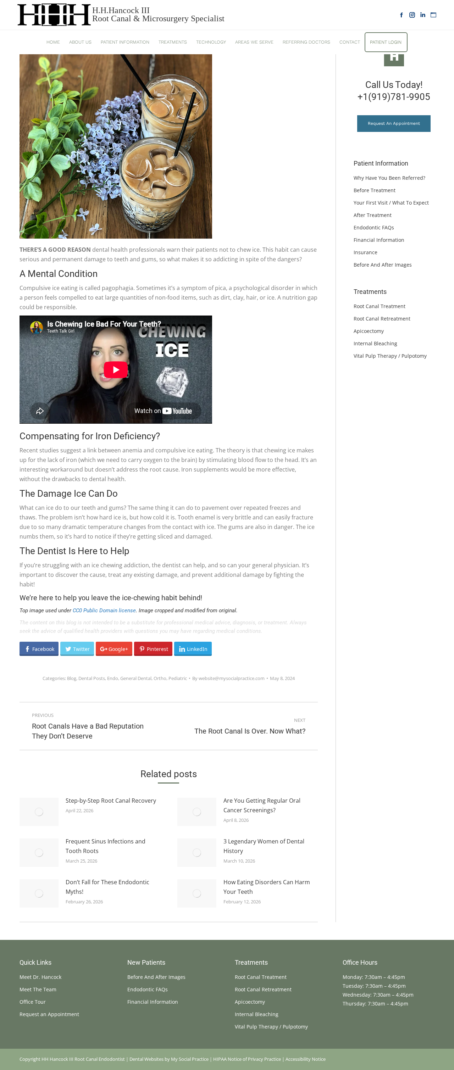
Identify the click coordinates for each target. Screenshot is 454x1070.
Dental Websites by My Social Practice (169, 1059)
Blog (71, 678)
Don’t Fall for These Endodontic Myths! (107, 887)
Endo (112, 678)
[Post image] (39, 812)
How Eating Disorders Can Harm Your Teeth (266, 887)
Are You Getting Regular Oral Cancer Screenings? (261, 805)
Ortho (160, 678)
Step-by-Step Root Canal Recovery (111, 800)
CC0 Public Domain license (104, 610)
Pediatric (177, 678)
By (228, 678)
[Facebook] (401, 14)
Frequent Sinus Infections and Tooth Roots (105, 846)
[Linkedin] (422, 14)
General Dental (135, 678)
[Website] (433, 14)
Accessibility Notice (306, 1059)
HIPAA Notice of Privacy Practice (247, 1059)
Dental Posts (91, 678)
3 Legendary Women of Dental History (263, 846)
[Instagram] (412, 14)
